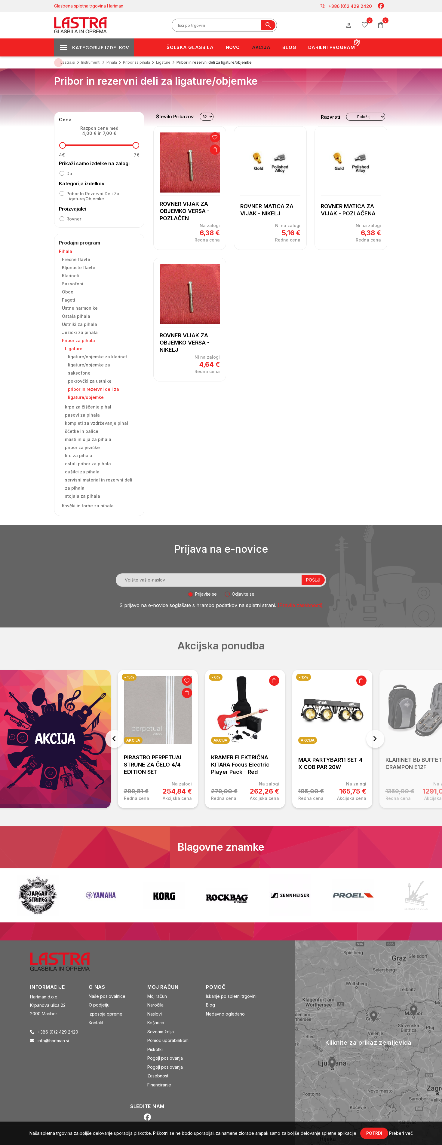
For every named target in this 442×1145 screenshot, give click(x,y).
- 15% (129, 677)
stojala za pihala (82, 496)
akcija (133, 740)
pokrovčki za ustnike (90, 381)
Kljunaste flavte (78, 267)
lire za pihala (78, 455)
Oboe (67, 291)
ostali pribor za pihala (88, 463)
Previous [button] (114, 739)
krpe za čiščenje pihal (88, 406)
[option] (157, 739)
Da (69, 173)
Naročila (155, 1004)
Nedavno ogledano (225, 1013)
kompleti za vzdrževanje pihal (96, 423)
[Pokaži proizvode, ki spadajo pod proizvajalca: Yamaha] (38, 895)
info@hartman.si (53, 1040)
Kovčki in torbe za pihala (88, 505)
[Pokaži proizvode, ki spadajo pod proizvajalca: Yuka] (416, 895)
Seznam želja (160, 1031)
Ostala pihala (76, 316)
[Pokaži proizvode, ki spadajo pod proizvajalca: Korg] (101, 895)
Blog (210, 1004)
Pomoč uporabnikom (168, 1040)
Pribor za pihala (78, 340)
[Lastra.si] (66, 961)
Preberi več (401, 1133)
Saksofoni (72, 283)
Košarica (155, 1022)
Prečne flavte (76, 259)
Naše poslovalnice (107, 996)
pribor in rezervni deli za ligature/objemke (92, 196)
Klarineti (70, 275)
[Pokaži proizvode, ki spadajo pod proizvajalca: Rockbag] (164, 895)
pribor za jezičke (82, 447)
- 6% (215, 677)
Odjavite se (243, 594)
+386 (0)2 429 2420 (346, 6)
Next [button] (375, 739)
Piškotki (155, 1049)
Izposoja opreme (105, 1013)
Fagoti (68, 299)
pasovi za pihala (82, 415)
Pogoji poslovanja (165, 1058)
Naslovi (154, 1013)
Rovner (73, 218)
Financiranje (159, 1084)
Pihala (65, 251)
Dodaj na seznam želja (215, 137)
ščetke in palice (81, 431)
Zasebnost (157, 1075)
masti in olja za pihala (88, 439)
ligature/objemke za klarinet (97, 356)
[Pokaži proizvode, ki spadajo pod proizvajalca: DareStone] (353, 895)
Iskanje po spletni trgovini (231, 996)
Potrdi (374, 1133)
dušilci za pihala (82, 471)
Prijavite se (206, 594)
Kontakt (96, 1022)
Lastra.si (67, 62)
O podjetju (99, 1004)
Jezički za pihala (80, 332)
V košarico (215, 149)
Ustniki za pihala (79, 324)
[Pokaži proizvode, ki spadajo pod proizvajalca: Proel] (290, 895)
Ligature (73, 348)
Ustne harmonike (80, 308)
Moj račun (157, 996)
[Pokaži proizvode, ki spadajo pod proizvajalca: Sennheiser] (227, 895)
